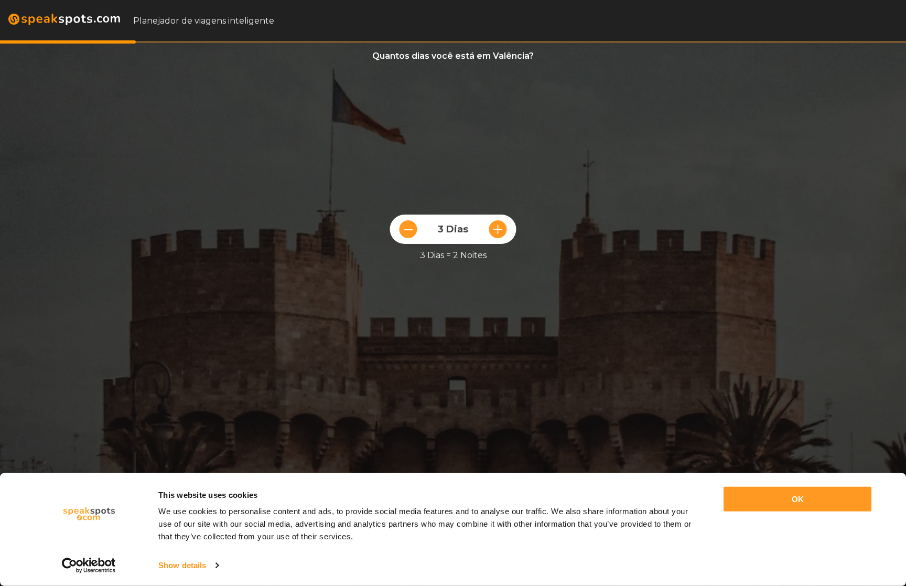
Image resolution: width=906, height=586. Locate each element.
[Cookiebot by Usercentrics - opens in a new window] (89, 565)
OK (798, 499)
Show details (182, 565)
